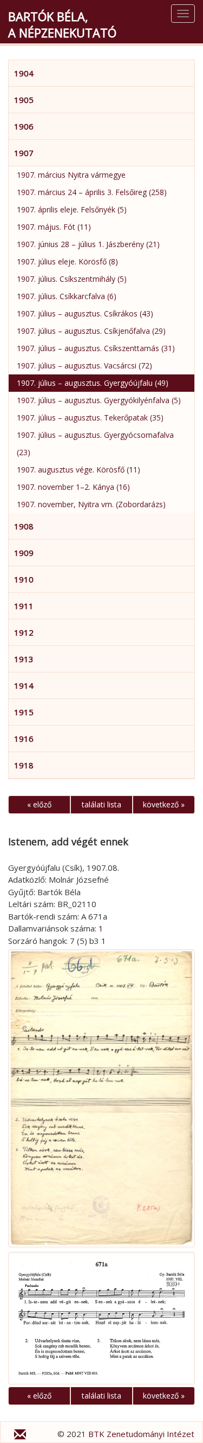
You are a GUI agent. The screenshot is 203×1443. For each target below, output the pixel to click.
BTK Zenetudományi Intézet (141, 1433)
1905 (24, 99)
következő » (164, 804)
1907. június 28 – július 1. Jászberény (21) (88, 244)
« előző (39, 804)
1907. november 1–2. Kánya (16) (73, 487)
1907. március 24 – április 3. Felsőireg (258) (92, 192)
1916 (24, 738)
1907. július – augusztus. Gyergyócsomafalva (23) (95, 443)
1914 (24, 685)
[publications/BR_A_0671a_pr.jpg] (101, 1318)
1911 (24, 605)
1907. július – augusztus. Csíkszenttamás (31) (96, 348)
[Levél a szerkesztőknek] (20, 1436)
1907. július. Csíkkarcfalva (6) (66, 296)
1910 (24, 579)
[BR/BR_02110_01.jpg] (101, 1098)
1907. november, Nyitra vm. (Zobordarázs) (91, 504)
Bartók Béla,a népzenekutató (62, 24)
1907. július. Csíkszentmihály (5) (72, 279)
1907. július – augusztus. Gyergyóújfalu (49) (92, 383)
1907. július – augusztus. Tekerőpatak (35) (90, 417)
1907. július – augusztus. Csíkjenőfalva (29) (91, 331)
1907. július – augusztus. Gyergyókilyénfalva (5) (99, 400)
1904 (24, 73)
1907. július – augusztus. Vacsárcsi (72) (84, 365)
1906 (24, 126)
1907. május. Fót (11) (54, 227)
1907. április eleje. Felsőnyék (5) (72, 209)
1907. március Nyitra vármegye (71, 175)
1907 (24, 152)
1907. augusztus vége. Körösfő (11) (78, 469)
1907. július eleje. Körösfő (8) (67, 261)
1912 (24, 632)
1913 (24, 658)
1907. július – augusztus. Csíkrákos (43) (85, 313)
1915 (24, 712)
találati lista (101, 804)
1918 (24, 765)
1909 (24, 552)
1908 (24, 526)
